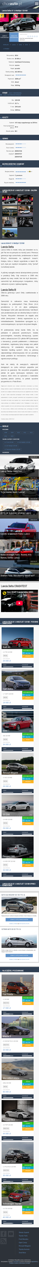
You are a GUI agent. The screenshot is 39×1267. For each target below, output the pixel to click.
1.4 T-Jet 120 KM (8, 442)
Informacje (22, 1263)
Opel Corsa (23, 1242)
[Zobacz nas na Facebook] (3, 1237)
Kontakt (28, 1263)
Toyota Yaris (23, 1236)
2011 (25, 432)
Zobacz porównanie (4, 36)
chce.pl (12, 2)
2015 (12, 436)
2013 (5, 436)
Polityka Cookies (13, 1263)
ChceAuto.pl (16, 1261)
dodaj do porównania (14, 36)
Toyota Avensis (24, 1249)
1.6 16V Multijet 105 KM (10, 446)
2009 (12, 432)
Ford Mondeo (23, 1239)
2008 (5, 432)
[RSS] (3, 1244)
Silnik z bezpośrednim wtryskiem (12, 95)
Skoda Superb (24, 1232)
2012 (31, 432)
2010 (18, 432)
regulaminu (34, 1261)
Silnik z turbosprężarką (15, 93)
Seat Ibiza (22, 1252)
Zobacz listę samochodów (19, 919)
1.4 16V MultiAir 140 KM (23, 442)
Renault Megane (25, 1246)
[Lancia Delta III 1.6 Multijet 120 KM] (10, 204)
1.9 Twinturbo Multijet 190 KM (12, 449)
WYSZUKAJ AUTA (24, 923)
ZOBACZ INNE (13, 923)
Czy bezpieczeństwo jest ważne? (12, 165)
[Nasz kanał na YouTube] (10, 1237)
